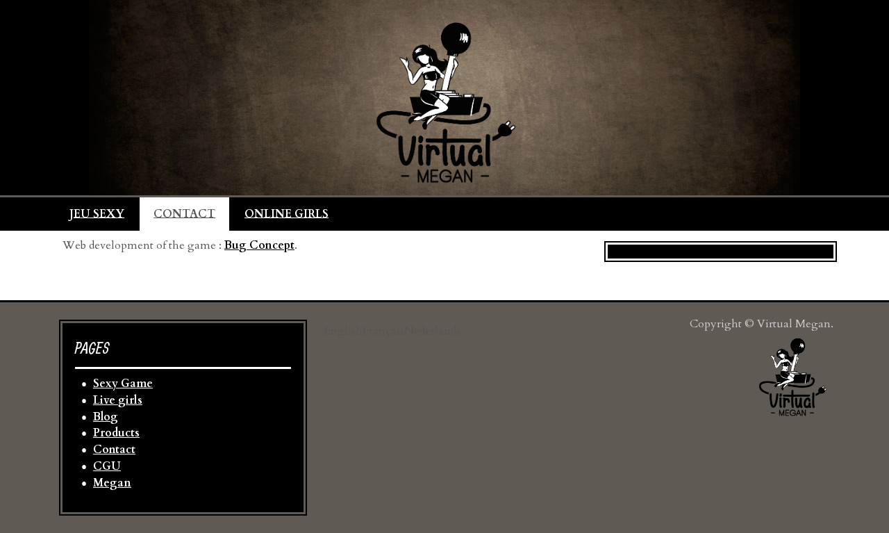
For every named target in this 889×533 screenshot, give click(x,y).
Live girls (117, 400)
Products (116, 433)
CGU (107, 466)
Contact (114, 449)
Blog (105, 417)
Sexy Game (123, 383)
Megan (112, 483)
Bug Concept (259, 245)
